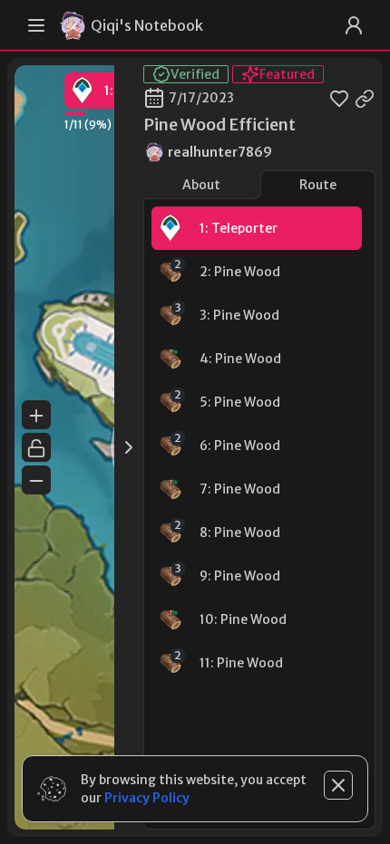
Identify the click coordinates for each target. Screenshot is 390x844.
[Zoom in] (36, 414)
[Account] (353, 25)
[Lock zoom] (36, 447)
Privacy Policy (147, 798)
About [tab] (201, 185)
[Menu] (36, 25)
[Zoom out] (36, 479)
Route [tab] (317, 185)
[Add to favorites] (339, 98)
